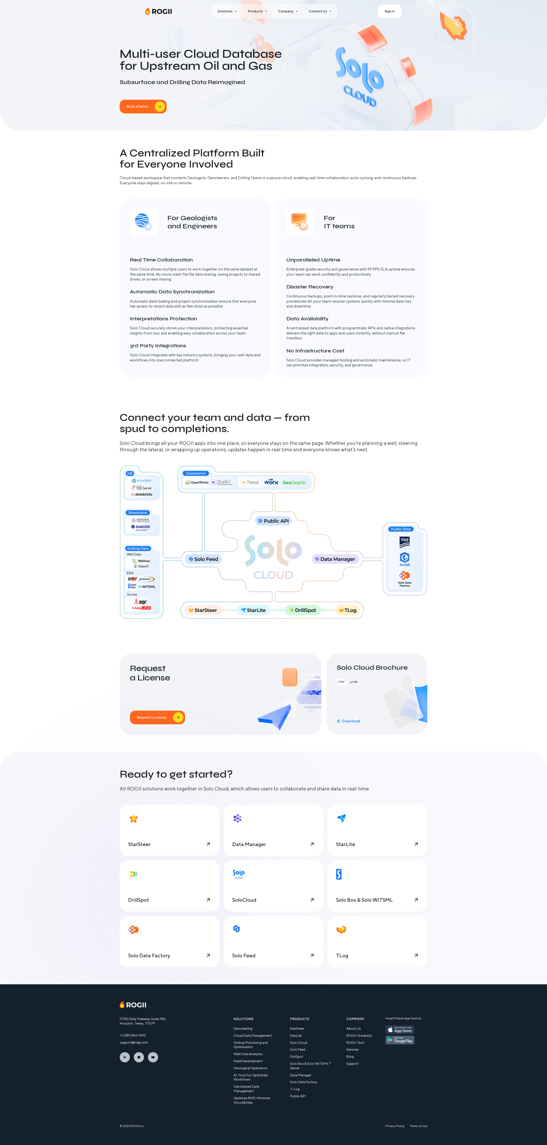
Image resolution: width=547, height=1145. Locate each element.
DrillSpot (296, 1056)
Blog (350, 1056)
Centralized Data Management (246, 1088)
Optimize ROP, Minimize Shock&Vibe (252, 1100)
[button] (228, 11)
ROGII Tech (355, 1043)
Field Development (248, 1061)
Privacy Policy (394, 1126)
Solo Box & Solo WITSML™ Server (310, 1066)
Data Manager (300, 1075)
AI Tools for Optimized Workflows (251, 1077)
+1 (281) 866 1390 (133, 1035)
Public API (298, 1096)
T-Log (295, 1089)
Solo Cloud (298, 1043)
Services (352, 1049)
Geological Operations (251, 1068)
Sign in (390, 11)
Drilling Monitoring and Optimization (251, 1045)
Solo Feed (297, 1049)
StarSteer (297, 1028)
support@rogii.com (134, 1042)
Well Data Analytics (248, 1054)
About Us (353, 1028)
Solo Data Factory (303, 1082)
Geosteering (243, 1028)
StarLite (296, 1036)
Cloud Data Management (253, 1036)
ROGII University (359, 1036)
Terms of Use (418, 1126)
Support (352, 1064)
